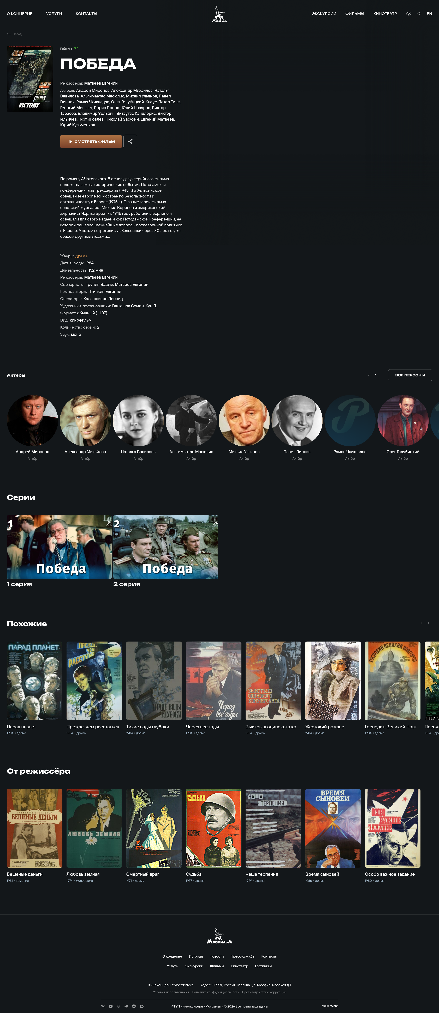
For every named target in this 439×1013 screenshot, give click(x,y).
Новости (217, 956)
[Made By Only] (330, 1006)
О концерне (19, 13)
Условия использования (171, 992)
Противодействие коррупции (264, 992)
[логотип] (219, 14)
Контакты (86, 13)
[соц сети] (103, 1006)
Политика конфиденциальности (215, 992)
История (196, 956)
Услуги (54, 13)
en (429, 13)
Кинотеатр (385, 13)
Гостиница (263, 966)
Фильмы (354, 13)
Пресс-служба (242, 956)
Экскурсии (324, 13)
